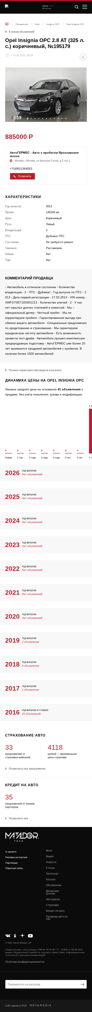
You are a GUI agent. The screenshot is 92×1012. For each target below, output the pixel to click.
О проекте (10, 851)
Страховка (52, 905)
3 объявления (30, 665)
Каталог (51, 879)
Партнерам (11, 863)
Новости (51, 862)
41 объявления (69, 389)
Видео (50, 856)
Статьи (50, 868)
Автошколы (53, 899)
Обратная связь (14, 868)
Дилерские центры (52, 892)
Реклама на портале (16, 857)
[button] (81, 117)
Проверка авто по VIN (57, 917)
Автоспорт (52, 873)
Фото (49, 850)
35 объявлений (31, 713)
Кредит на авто (55, 911)
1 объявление (30, 689)
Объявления (53, 885)
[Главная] (7, 23)
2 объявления (30, 641)
